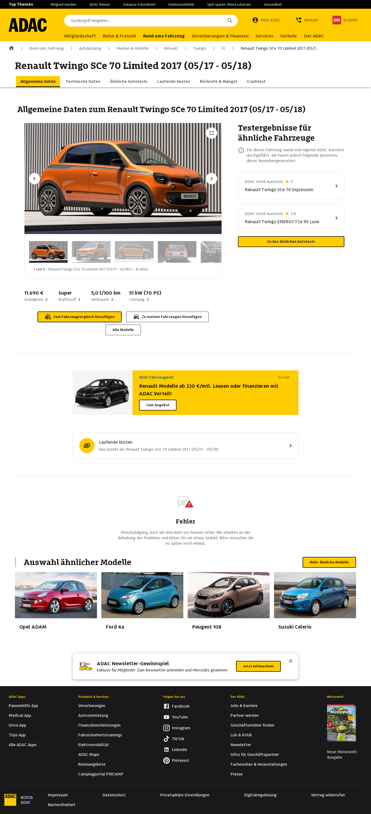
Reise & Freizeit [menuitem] (119, 36)
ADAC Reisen (99, 4)
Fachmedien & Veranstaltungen (259, 764)
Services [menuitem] (264, 36)
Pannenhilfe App (23, 705)
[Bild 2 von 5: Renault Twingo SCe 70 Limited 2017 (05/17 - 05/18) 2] (91, 252)
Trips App (17, 735)
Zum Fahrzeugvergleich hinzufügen (84, 316)
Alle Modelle (123, 329)
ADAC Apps (17, 697)
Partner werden (245, 715)
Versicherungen (91, 705)
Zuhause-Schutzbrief (139, 4)
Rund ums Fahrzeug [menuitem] (164, 36)
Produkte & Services (93, 697)
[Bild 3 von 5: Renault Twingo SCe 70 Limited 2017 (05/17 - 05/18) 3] (134, 252)
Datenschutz (114, 795)
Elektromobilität (181, 4)
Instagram (181, 727)
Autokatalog (90, 48)
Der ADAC (238, 697)
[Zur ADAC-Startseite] (28, 25)
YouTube (180, 717)
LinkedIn (179, 749)
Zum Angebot (157, 405)
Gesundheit (273, 4)
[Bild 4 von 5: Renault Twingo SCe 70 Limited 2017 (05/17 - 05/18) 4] (177, 252)
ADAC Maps (88, 754)
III (223, 48)
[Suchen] (230, 20)
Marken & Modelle (133, 48)
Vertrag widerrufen (328, 795)
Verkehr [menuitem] (288, 36)
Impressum (58, 795)
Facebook (181, 706)
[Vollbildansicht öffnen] (211, 133)
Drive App (17, 725)
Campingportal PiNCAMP (100, 774)
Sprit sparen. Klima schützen (229, 4)
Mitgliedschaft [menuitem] (80, 36)
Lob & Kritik (241, 735)
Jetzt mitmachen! (258, 666)
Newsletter (241, 744)
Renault (171, 48)
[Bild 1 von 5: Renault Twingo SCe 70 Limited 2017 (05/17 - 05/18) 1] (48, 252)
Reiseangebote (91, 764)
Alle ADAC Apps (22, 744)
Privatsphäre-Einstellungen (184, 795)
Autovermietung (93, 715)
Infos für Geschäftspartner (255, 754)
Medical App (20, 715)
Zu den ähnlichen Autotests (291, 241)
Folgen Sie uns (174, 697)
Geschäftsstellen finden (252, 725)
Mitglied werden (63, 4)
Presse (237, 774)
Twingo (199, 48)
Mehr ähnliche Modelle (329, 562)
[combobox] (151, 21)
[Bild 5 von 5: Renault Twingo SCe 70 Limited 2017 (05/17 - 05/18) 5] (220, 252)
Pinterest (180, 760)
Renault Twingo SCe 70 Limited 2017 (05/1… (280, 48)
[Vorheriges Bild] (34, 178)
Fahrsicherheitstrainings (100, 735)
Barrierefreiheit (62, 804)
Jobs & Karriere (244, 705)
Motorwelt (335, 697)
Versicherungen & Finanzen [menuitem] (220, 36)
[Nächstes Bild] (211, 178)
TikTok (178, 738)
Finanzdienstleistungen (99, 725)
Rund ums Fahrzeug (46, 48)
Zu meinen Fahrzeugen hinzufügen (172, 316)
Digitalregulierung (260, 795)
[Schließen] (290, 661)
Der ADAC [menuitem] (314, 36)
